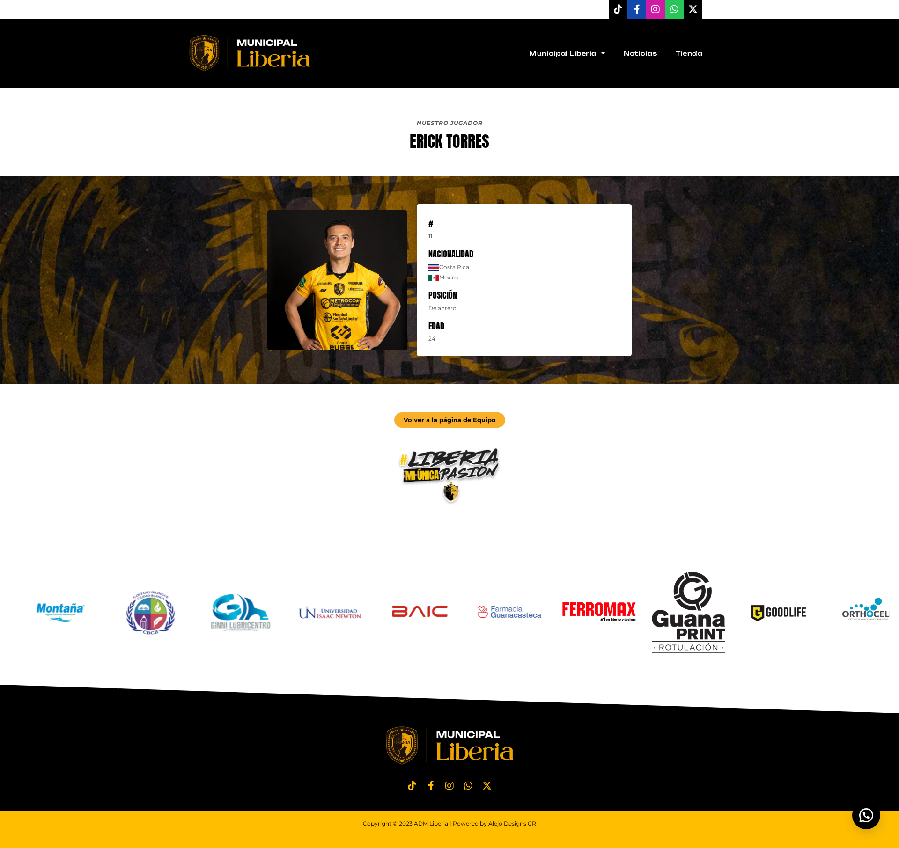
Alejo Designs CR (512, 823)
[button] (866, 815)
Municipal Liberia (563, 53)
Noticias (640, 53)
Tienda (689, 53)
